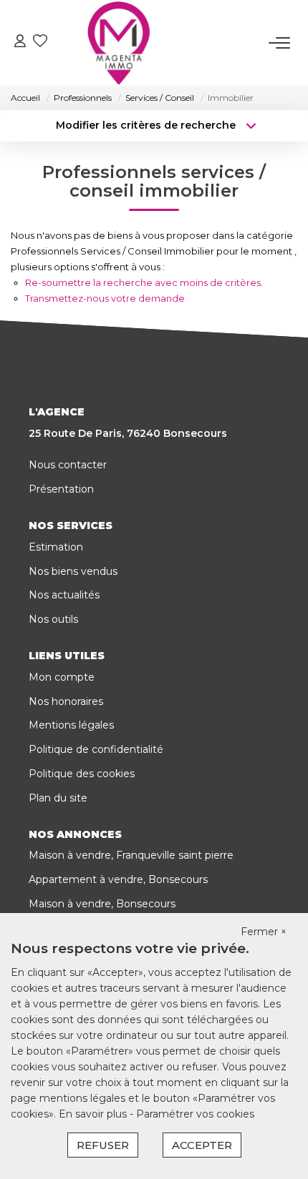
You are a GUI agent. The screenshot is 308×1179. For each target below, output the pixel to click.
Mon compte (62, 677)
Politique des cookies (82, 773)
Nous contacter (68, 464)
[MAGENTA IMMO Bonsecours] (119, 43)
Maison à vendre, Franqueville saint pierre (131, 855)
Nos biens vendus (73, 571)
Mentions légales (71, 725)
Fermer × (264, 931)
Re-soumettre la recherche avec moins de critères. (144, 282)
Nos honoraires (66, 701)
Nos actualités (64, 594)
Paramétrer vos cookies (195, 1114)
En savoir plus (94, 1114)
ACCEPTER (202, 1145)
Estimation (56, 547)
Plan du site (58, 797)
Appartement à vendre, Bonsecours (118, 879)
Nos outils (53, 619)
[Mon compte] (20, 42)
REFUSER (103, 1145)
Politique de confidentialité (96, 749)
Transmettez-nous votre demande (105, 298)
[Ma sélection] (40, 42)
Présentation (61, 489)
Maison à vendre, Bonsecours (102, 903)
